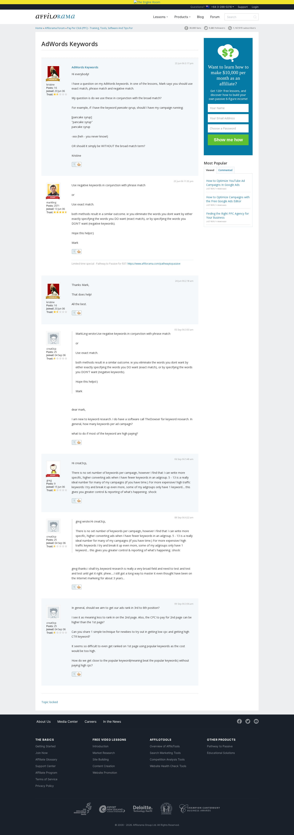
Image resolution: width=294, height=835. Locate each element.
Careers (90, 722)
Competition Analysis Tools (167, 759)
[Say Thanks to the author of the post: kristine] (77, 164)
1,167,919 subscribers (244, 27)
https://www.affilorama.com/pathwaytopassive (154, 263)
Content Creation (104, 766)
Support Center (45, 766)
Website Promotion (105, 772)
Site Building (101, 759)
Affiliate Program (46, 772)
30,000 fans (195, 27)
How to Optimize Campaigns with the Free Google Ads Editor (228, 199)
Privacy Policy (44, 785)
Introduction (100, 746)
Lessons (159, 17)
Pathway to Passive (220, 746)
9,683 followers (217, 27)
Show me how (228, 139)
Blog (200, 17)
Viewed (210, 170)
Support (243, 6)
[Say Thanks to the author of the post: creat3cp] (77, 442)
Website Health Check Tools (168, 766)
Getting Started (45, 746)
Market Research (104, 752)
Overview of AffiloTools (165, 746)
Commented (225, 170)
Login (255, 6)
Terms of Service (46, 779)
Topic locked (49, 702)
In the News (112, 722)
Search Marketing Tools (165, 752)
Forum (215, 17)
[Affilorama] (55, 15)
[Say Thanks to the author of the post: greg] (77, 500)
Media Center (67, 722)
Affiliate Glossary (46, 759)
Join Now (41, 752)
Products (181, 17)
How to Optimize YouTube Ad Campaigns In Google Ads (225, 183)
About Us (43, 722)
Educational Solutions (221, 752)
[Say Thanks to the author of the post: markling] (77, 251)
